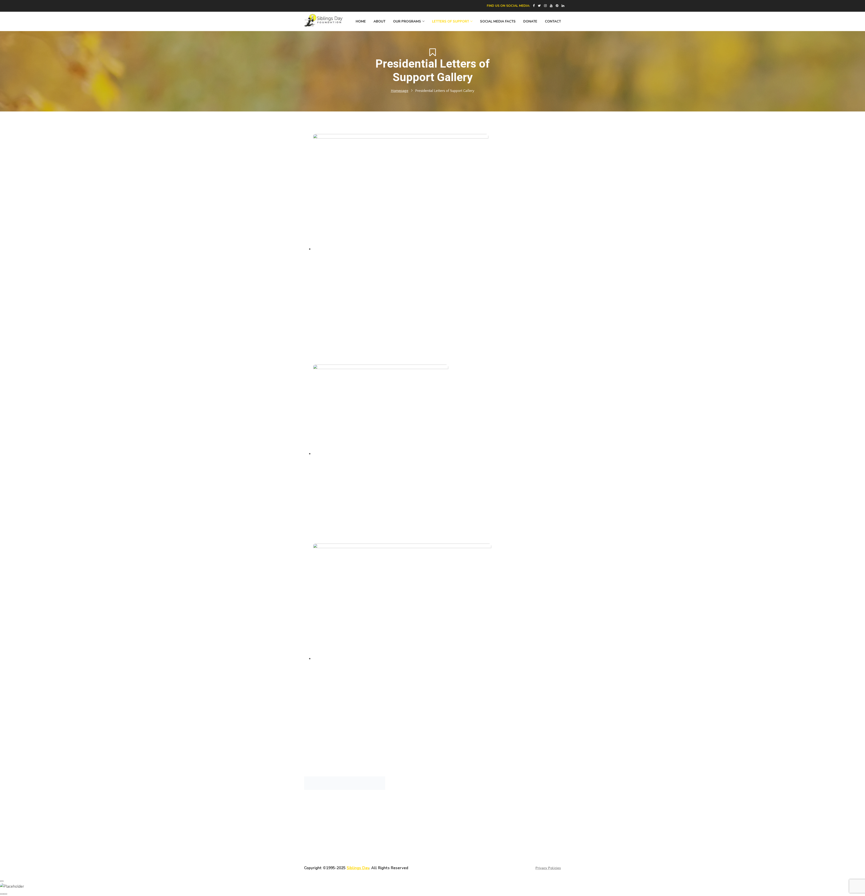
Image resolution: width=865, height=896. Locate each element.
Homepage (399, 91)
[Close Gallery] (2, 881)
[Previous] (2, 894)
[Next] (5, 894)
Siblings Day (358, 868)
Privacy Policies (548, 868)
